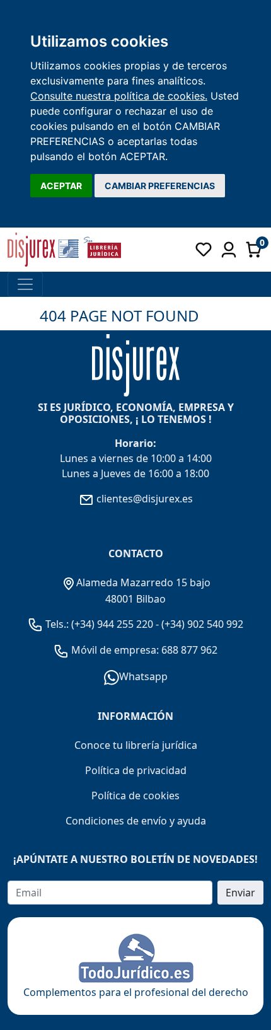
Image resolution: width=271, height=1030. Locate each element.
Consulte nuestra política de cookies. (118, 96)
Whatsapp (143, 676)
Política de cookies (135, 795)
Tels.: (57, 624)
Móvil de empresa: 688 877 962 (143, 650)
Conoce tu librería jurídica (135, 745)
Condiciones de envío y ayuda (136, 821)
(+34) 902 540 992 (202, 624)
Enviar (240, 893)
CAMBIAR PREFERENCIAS (160, 185)
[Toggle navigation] (25, 284)
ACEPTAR (61, 185)
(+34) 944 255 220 (112, 624)
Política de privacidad (136, 770)
